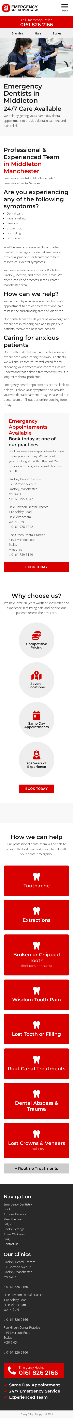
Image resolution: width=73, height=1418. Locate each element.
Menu (65, 10)
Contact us (11, 1244)
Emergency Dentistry (18, 1204)
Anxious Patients (15, 1214)
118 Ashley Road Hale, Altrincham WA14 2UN (20, 517)
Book (7, 1209)
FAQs (7, 1224)
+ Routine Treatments (36, 1168)
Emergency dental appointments (26, 385)
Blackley (9, 275)
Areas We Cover (14, 1234)
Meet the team (14, 1219)
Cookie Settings (14, 1229)
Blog (7, 1239)
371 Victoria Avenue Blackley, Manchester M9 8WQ (23, 489)
